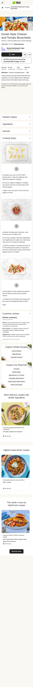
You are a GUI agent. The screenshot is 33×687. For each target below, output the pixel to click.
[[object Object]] (25, 54)
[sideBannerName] (16, 101)
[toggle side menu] (2, 2)
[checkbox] (2, 44)
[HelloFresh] (16, 2)
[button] (16, 124)
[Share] (30, 54)
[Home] (2, 8)
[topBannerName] (16, 13)
